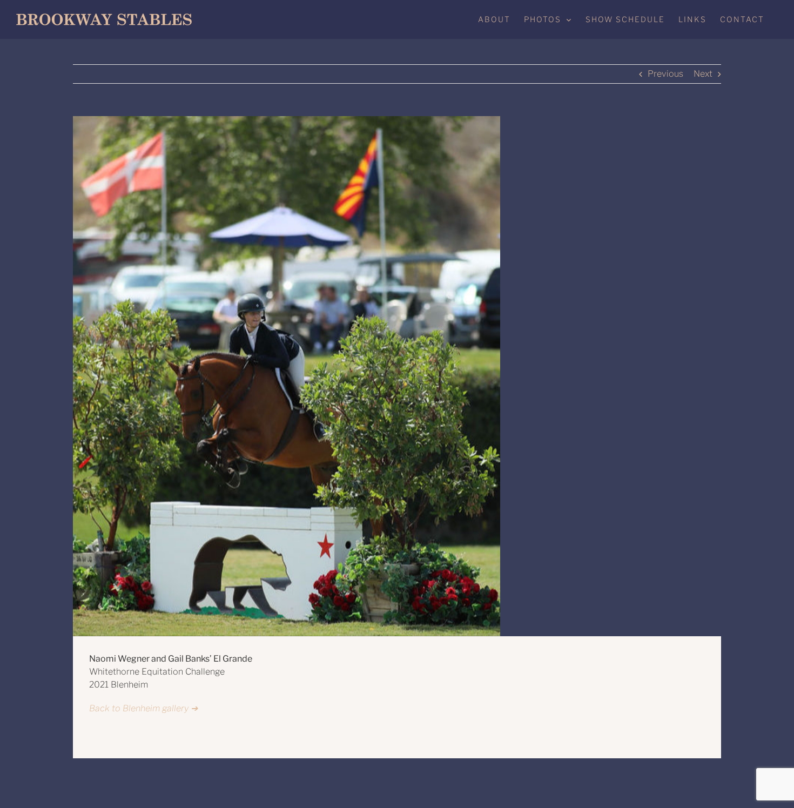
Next (703, 74)
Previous (665, 74)
